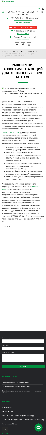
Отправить (23, 366)
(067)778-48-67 (7, 415)
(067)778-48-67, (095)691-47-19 (25, 12)
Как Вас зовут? (6, 338)
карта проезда (23, 33)
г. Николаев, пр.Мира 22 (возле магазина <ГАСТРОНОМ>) (23, 420)
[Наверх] (5, 430)
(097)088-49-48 (20, 18)
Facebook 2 (23, 44)
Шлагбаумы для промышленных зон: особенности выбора (21, 392)
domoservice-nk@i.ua (9, 424)
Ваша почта (5, 345)
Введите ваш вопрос (8, 353)
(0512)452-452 (7, 407)
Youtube (17, 44)
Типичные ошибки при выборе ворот (15, 382)
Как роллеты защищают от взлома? (16, 387)
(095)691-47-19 (7, 411)
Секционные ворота (10, 132)
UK (40, 9)
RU (43, 9)
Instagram (29, 44)
